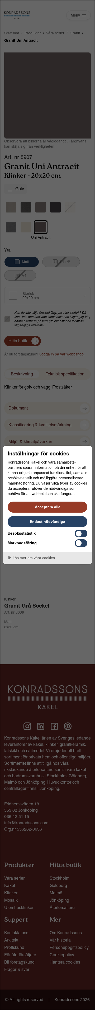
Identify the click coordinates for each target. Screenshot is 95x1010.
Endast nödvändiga (47, 521)
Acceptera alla (47, 507)
